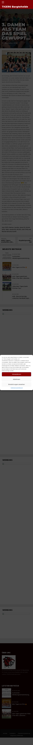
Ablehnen (16, 379)
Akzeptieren (16, 374)
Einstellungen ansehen (16, 384)
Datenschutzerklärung (17, 387)
